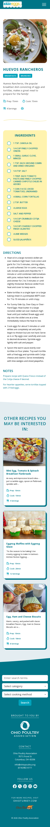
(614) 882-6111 (25, 767)
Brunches (26, 75)
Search (25, 702)
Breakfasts (10, 75)
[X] (20, 786)
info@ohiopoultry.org (25, 764)
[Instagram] (30, 786)
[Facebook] (15, 786)
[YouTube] (35, 786)
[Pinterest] (25, 786)
